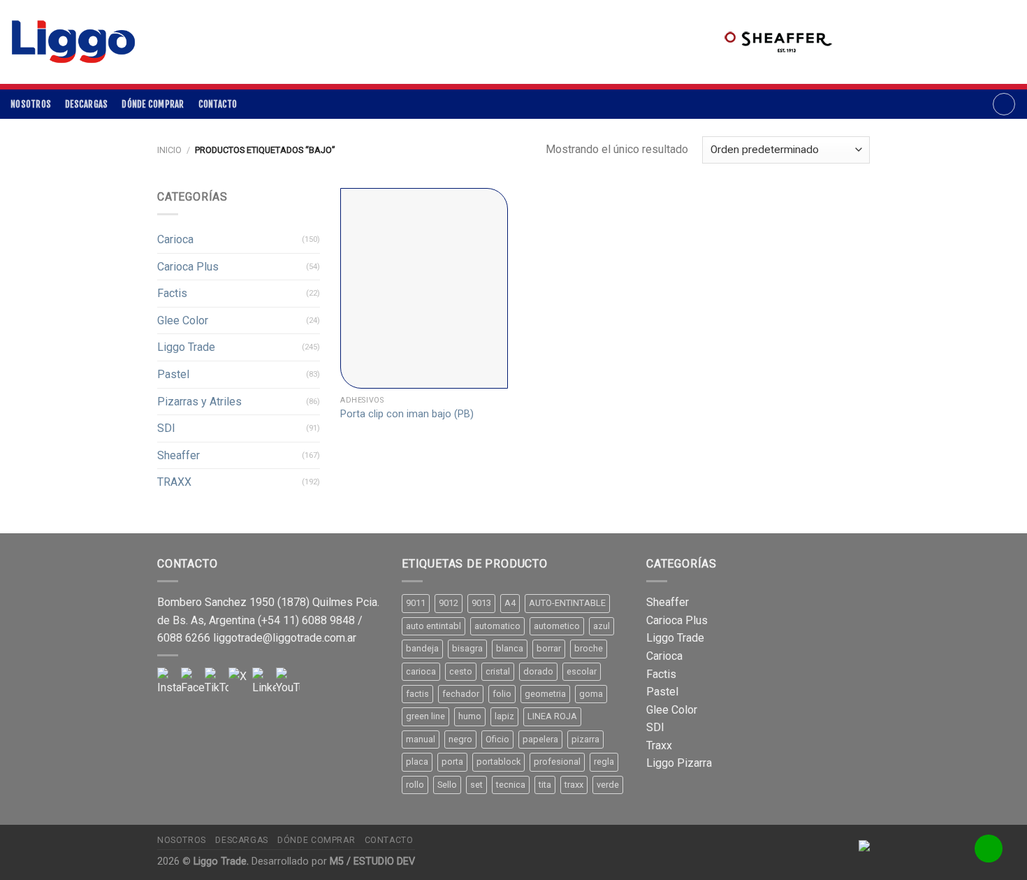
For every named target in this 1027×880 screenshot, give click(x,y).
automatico (497, 626)
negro (460, 739)
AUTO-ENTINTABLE (567, 603)
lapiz (504, 716)
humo (469, 716)
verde (608, 784)
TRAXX (174, 482)
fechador (460, 693)
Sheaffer (178, 455)
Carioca (175, 239)
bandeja (422, 648)
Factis (172, 293)
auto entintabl (433, 626)
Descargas (86, 104)
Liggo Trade (186, 347)
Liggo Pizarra (679, 763)
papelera (540, 739)
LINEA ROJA (552, 716)
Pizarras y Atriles (199, 401)
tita (545, 784)
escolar (582, 671)
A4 (510, 603)
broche (588, 648)
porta (452, 761)
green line (425, 716)
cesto (460, 671)
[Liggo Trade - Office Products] (73, 42)
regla (604, 761)
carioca (421, 671)
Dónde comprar (153, 104)
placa (417, 761)
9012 (448, 603)
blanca (509, 648)
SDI (166, 428)
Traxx (659, 745)
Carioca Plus (188, 266)
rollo (415, 784)
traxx (574, 784)
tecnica (510, 784)
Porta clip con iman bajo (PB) (407, 414)
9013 (481, 603)
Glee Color (182, 320)
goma (591, 693)
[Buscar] (1004, 104)
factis (417, 693)
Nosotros (30, 104)
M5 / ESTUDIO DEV (372, 861)
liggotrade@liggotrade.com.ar (284, 637)
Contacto (218, 104)
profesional (557, 761)
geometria (545, 693)
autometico (557, 626)
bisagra (467, 648)
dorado (538, 671)
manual (420, 739)
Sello (447, 784)
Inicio (169, 150)
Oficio (497, 739)
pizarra (585, 739)
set (476, 784)
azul (601, 626)
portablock (498, 761)
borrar (549, 648)
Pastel (173, 374)
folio (502, 693)
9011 (415, 603)
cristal (498, 671)
